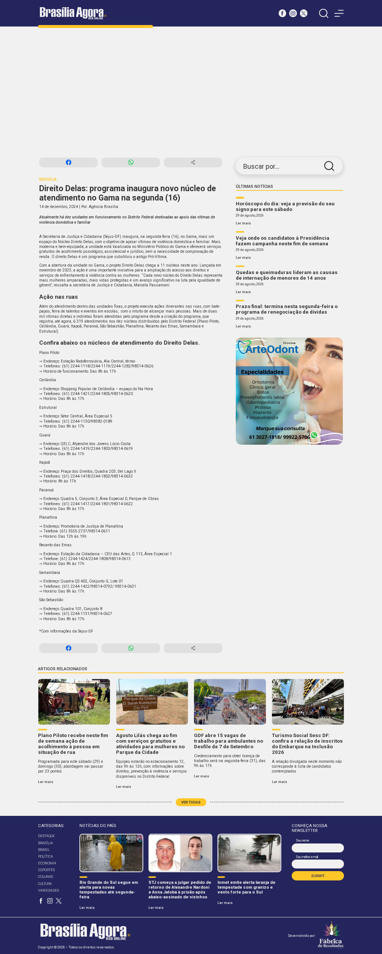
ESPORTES (46, 870)
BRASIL (44, 850)
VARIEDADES (48, 890)
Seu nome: (302, 840)
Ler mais (243, 223)
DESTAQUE (46, 836)
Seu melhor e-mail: (307, 857)
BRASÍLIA (45, 843)
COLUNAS (45, 876)
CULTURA (45, 884)
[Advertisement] (191, 92)
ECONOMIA (47, 863)
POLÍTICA (45, 856)
